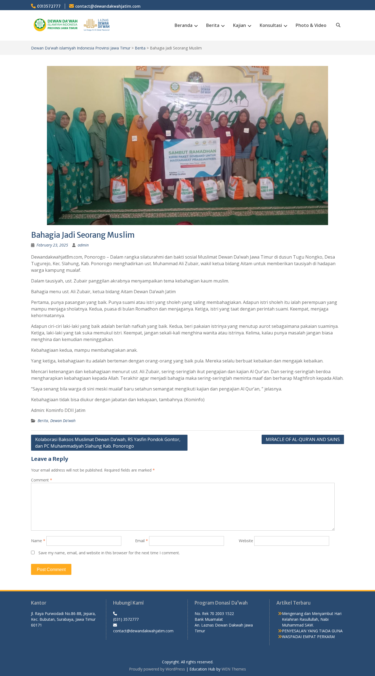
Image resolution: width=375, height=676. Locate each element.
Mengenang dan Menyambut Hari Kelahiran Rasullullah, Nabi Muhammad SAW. (312, 619)
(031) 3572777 (126, 619)
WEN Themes (234, 669)
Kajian (239, 25)
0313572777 (49, 6)
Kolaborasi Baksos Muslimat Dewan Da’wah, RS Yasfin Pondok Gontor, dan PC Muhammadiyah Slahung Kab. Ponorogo (107, 442)
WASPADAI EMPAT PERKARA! (308, 636)
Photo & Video (311, 25)
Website (246, 540)
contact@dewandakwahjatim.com (108, 6)
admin (83, 245)
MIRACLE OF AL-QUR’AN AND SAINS (303, 439)
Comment (41, 480)
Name (38, 540)
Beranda (183, 25)
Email (141, 540)
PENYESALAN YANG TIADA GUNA (312, 630)
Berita (212, 25)
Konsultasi (271, 25)
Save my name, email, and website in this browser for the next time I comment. (109, 552)
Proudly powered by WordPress (157, 669)
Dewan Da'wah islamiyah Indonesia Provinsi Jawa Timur (80, 48)
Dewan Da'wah (62, 420)
